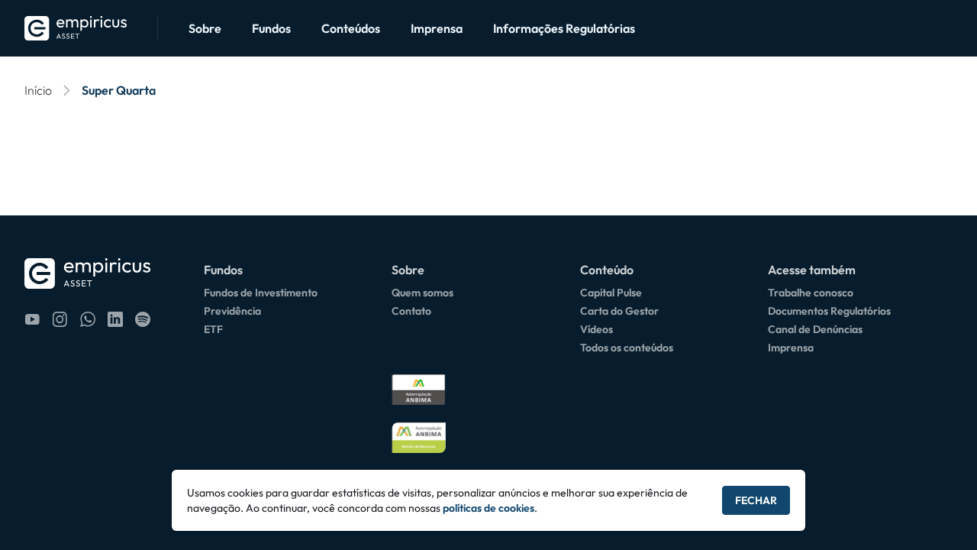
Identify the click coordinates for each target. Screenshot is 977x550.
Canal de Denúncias (815, 329)
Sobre (205, 28)
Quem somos (422, 292)
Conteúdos (350, 28)
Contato (411, 311)
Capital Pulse (611, 292)
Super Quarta (119, 90)
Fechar (756, 500)
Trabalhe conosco (810, 292)
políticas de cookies (488, 508)
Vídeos (596, 329)
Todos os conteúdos (626, 347)
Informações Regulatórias (564, 28)
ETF (213, 329)
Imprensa (437, 28)
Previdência (232, 311)
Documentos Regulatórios (829, 311)
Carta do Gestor (619, 311)
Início (38, 90)
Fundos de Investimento (261, 292)
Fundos (271, 28)
